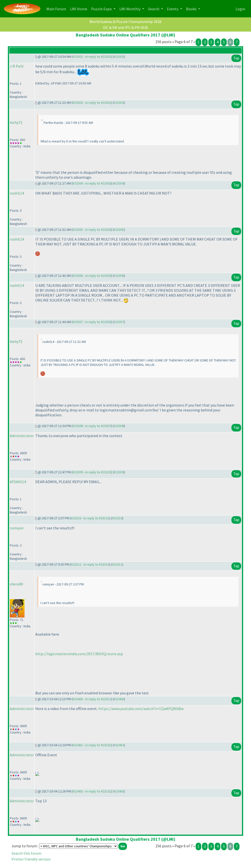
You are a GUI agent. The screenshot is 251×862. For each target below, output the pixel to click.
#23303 (119, 102)
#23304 (119, 183)
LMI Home (79, 8)
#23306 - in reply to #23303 (92, 275)
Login (240, 8)
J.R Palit (17, 66)
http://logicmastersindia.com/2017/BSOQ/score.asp (79, 653)
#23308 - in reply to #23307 (92, 426)
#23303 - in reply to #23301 (92, 102)
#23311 (117, 564)
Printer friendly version (31, 859)
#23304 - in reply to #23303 (92, 183)
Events (173, 8)
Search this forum (26, 853)
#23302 (119, 56)
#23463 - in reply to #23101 (92, 791)
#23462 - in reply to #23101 (92, 745)
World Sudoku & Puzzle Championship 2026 (125, 21)
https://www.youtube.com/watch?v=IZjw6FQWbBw (141, 708)
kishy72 (16, 122)
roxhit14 (17, 193)
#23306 (119, 275)
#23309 (119, 472)
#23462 (119, 745)
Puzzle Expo (102, 8)
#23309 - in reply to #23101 (92, 472)
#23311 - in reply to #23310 (90, 564)
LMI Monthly (130, 8)
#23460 (119, 699)
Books (191, 8)
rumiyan (17, 527)
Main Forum (57, 8)
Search (154, 8)
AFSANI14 (18, 481)
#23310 (117, 518)
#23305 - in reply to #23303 (92, 229)
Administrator (22, 435)
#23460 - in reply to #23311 (92, 699)
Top (236, 58)
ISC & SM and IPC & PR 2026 (125, 27)
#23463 (119, 791)
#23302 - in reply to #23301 (92, 56)
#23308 (119, 426)
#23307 (119, 322)
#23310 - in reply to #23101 (90, 518)
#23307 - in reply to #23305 (92, 322)
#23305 (119, 229)
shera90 (16, 584)
